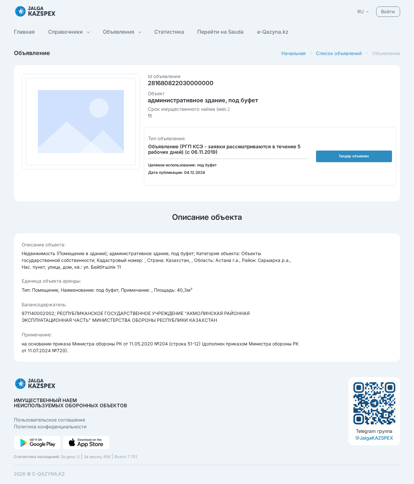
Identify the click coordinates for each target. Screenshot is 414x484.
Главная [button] (24, 31)
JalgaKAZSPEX (376, 438)
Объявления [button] (119, 31)
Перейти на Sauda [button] (220, 31)
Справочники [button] (66, 31)
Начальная (293, 53)
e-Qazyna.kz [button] (273, 31)
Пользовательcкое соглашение (49, 419)
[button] (363, 11)
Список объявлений (339, 53)
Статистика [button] (169, 31)
